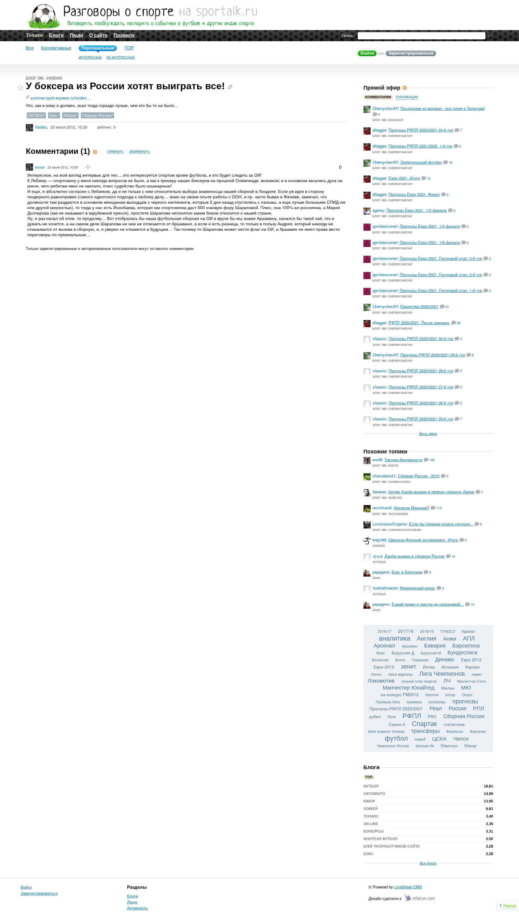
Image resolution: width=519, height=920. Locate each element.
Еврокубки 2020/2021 (419, 306)
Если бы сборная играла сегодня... (441, 524)
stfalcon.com (420, 898)
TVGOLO (447, 631)
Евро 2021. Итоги (404, 178)
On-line (370, 824)
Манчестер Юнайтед (409, 687)
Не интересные (120, 57)
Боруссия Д (403, 653)
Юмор (470, 745)
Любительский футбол (421, 162)
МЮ (466, 687)
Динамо (444, 659)
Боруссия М (431, 652)
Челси (461, 738)
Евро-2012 (384, 667)
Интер (429, 667)
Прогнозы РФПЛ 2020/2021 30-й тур (421, 338)
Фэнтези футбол (380, 839)
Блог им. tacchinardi (390, 514)
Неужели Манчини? (411, 507)
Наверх (510, 905)
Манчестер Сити (471, 681)
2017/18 (406, 631)
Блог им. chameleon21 (391, 481)
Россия (457, 708)
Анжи (449, 638)
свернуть (115, 151)
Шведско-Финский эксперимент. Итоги (423, 540)
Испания (450, 667)
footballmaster (385, 588)
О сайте (98, 35)
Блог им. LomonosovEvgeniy (397, 530)
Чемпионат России (393, 745)
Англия (426, 638)
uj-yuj (377, 556)
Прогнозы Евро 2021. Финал (414, 194)
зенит (408, 666)
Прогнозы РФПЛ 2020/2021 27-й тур (421, 387)
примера (414, 701)
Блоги (56, 35)
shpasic (379, 338)
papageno (380, 572)
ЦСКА (439, 738)
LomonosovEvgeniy (389, 524)
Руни (391, 716)
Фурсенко (478, 731)
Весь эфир (428, 433)
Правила (124, 35)
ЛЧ (447, 680)
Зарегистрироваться (410, 53)
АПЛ (469, 638)
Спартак (424, 723)
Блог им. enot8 (385, 465)
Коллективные (56, 47)
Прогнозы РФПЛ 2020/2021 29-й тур (432, 355)
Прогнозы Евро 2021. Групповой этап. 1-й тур (441, 290)
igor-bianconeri (384, 226)
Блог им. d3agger (387, 120)
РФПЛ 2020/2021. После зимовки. (419, 322)
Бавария (435, 645)
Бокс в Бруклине (407, 572)
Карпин (472, 667)
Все (30, 47)
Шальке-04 (425, 745)
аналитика (394, 637)
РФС (432, 716)
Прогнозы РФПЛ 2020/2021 (396, 708)
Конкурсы (373, 831)
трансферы (425, 730)
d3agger (379, 130)
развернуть (139, 151)
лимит (477, 674)
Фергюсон (454, 731)
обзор (450, 694)
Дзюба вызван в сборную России (414, 556)
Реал (435, 708)
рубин (375, 716)
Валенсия (380, 659)
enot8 (377, 459)
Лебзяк (69, 115)
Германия (420, 659)
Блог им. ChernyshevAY (392, 136)
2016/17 (384, 631)
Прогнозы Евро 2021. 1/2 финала (417, 210)
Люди (76, 35)
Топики (34, 35)
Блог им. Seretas (387, 497)
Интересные (90, 57)
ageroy (378, 210)
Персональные (97, 47)
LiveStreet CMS (408, 887)
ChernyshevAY (385, 108)
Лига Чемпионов (442, 673)
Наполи (432, 694)
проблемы (437, 701)
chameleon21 (384, 476)
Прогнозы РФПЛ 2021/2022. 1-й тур (420, 146)
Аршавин (409, 645)
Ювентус (449, 745)
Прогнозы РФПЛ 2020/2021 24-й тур (421, 130)
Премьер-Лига (388, 701)
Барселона (466, 645)
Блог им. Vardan (44, 78)
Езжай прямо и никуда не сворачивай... (428, 604)
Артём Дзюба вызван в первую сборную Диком (431, 492)
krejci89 (379, 540)
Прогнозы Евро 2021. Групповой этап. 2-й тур (441, 274)
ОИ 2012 (35, 115)
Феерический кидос (417, 588)
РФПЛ (411, 715)
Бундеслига (462, 652)
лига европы (400, 674)
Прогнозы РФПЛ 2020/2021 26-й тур (421, 403)
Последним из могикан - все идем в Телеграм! (442, 108)
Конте (376, 674)
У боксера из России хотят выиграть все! (125, 86)
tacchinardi (381, 507)
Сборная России (96, 115)
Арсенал (384, 645)
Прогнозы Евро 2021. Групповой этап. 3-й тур (441, 258)
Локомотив (381, 680)
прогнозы (465, 700)
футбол (396, 737)
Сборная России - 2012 (418, 476)
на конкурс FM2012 (400, 694)
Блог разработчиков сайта (391, 846)
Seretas (379, 492)
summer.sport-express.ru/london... (60, 98)
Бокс (376, 578)
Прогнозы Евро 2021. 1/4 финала (430, 226)
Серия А (397, 724)
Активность (137, 908)
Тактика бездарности (403, 459)
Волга (400, 659)
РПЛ (478, 708)
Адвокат (468, 631)
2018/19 (427, 631)
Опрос (467, 694)
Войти (367, 53)
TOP (129, 47)
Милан (447, 688)
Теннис (371, 816)
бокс (53, 115)
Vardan (41, 127)
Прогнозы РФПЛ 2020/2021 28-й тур (421, 370)
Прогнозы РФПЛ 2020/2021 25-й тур (421, 419)
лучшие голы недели (419, 681)
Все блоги (428, 863)
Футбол (379, 562)
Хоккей (378, 545)
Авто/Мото (374, 794)
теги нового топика (386, 731)
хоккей (420, 739)
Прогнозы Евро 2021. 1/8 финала (430, 242)
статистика (454, 724)
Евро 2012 (471, 659)
